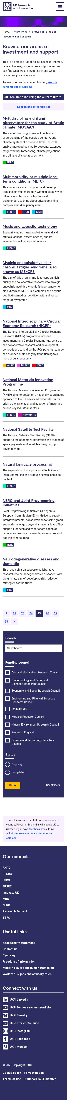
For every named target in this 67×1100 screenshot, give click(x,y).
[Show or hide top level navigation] (60, 6)
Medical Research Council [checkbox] (28, 716)
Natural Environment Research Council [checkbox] (35, 724)
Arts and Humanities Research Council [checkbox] (35, 672)
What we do (21, 32)
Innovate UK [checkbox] (19, 709)
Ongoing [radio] (17, 764)
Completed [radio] (18, 772)
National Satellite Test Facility (28, 429)
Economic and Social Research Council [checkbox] (36, 690)
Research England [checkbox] (23, 732)
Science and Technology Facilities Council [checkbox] (33, 742)
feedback (34, 829)
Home (6, 32)
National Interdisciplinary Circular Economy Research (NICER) (32, 323)
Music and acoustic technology (30, 226)
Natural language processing (27, 464)
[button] (6, 613)
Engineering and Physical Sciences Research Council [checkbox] (33, 700)
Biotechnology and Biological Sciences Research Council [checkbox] (30, 682)
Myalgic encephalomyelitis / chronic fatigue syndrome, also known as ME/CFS (30, 267)
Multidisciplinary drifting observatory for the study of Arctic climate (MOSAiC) (33, 122)
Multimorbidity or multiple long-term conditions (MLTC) (30, 178)
